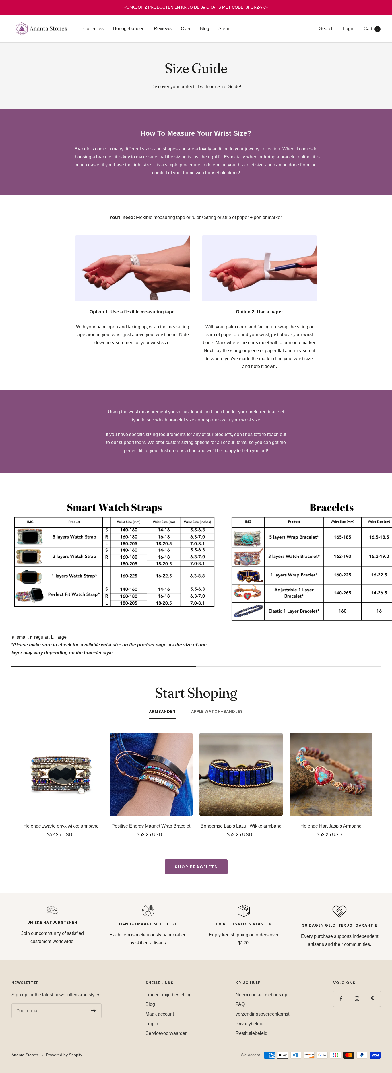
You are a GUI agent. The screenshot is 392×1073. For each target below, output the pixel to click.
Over (186, 28)
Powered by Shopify (64, 1055)
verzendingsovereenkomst (262, 1014)
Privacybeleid (249, 1023)
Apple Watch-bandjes (217, 711)
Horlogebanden (129, 28)
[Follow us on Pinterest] (373, 999)
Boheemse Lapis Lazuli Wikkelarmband (241, 826)
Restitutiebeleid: (252, 1033)
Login (348, 28)
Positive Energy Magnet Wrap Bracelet (151, 826)
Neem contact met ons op (261, 994)
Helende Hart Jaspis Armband (331, 826)
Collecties (93, 28)
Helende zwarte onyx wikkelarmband (61, 826)
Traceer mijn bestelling (168, 994)
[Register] (93, 1011)
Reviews (163, 28)
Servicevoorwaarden (166, 1033)
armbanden (162, 711)
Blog (204, 28)
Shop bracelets (196, 867)
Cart (371, 28)
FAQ (240, 1004)
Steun (224, 28)
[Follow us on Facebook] (341, 999)
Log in (151, 1023)
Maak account (159, 1014)
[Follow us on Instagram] (357, 999)
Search (326, 28)
